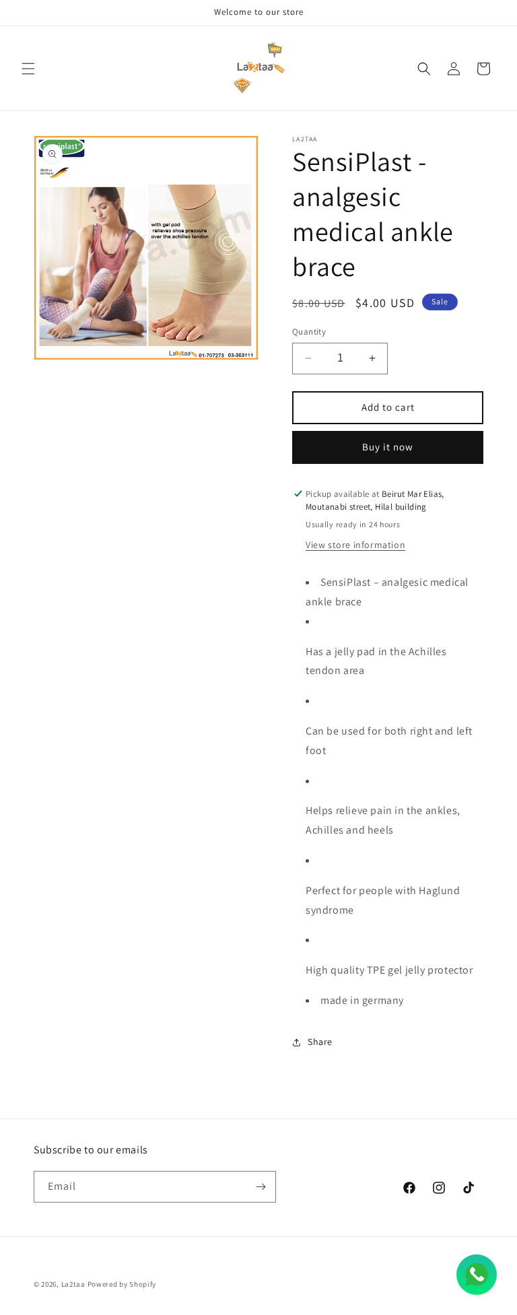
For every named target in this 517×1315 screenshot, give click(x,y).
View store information (355, 545)
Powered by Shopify (122, 1284)
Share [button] (320, 1042)
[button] (28, 68)
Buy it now (387, 446)
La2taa (73, 1284)
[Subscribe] (260, 1187)
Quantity (309, 331)
